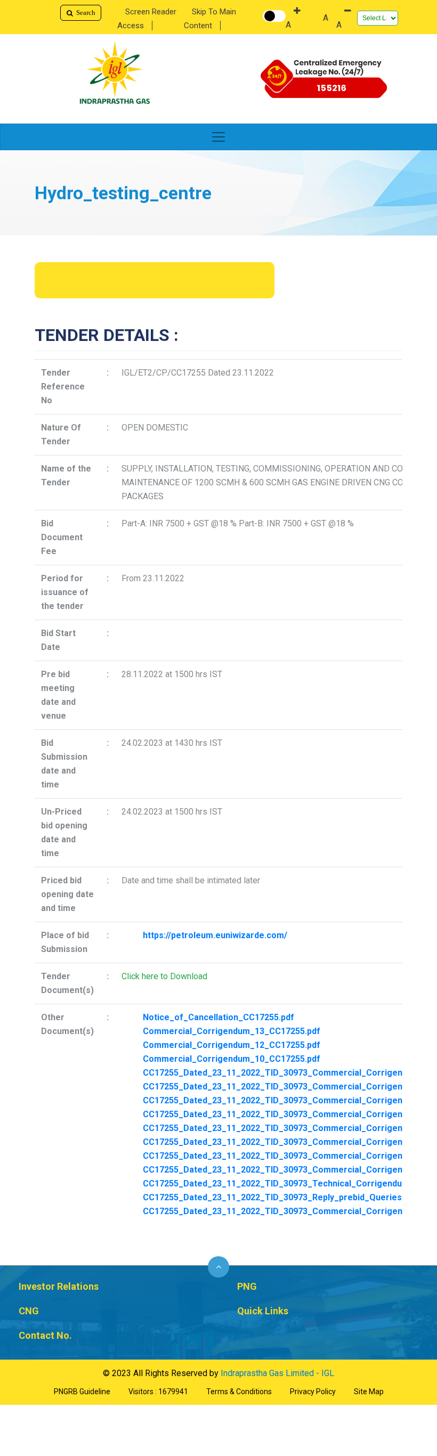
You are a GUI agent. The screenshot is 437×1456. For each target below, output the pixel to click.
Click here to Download (164, 976)
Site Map (369, 1391)
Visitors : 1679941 (158, 1391)
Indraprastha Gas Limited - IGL (277, 1373)
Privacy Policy (313, 1391)
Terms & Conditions (239, 1391)
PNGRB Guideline (82, 1391)
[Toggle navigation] (218, 137)
